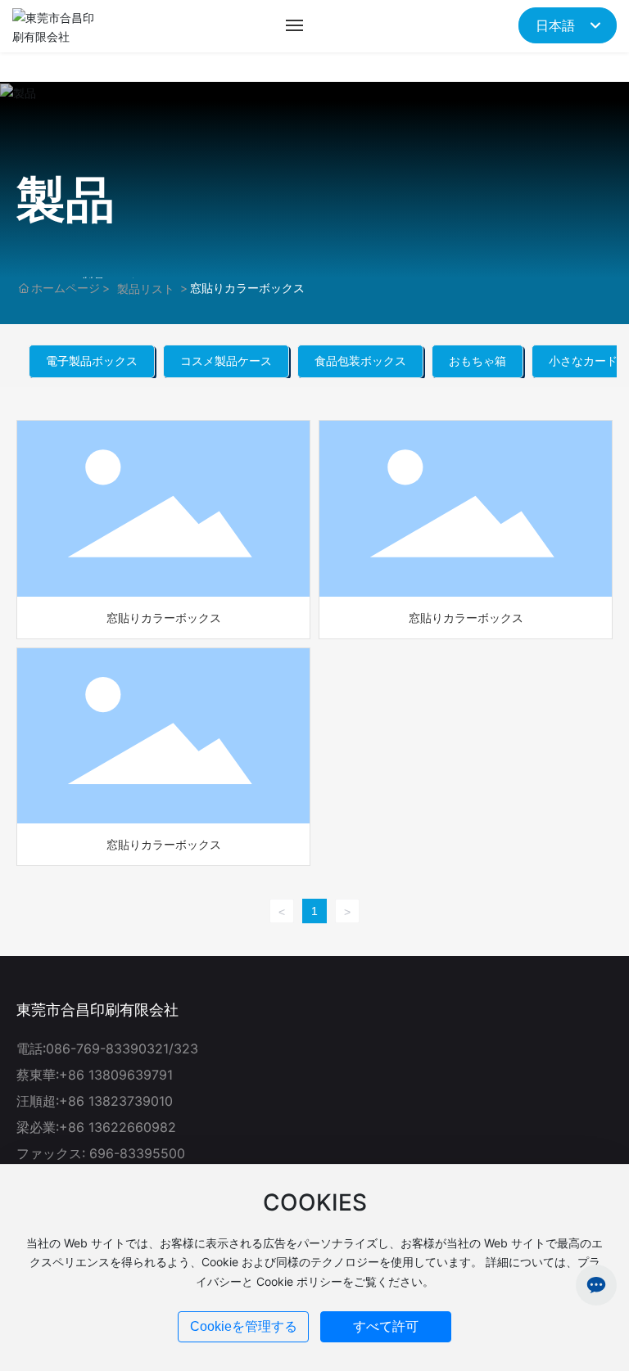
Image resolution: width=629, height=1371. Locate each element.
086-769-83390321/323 (122, 1048)
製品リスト (145, 288)
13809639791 (130, 1075)
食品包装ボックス (360, 361)
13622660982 (132, 1127)
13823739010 (130, 1101)
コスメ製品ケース (226, 361)
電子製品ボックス (92, 361)
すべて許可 (386, 1326)
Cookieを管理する (243, 1326)
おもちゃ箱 (477, 361)
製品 (65, 198)
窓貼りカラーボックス (163, 618)
